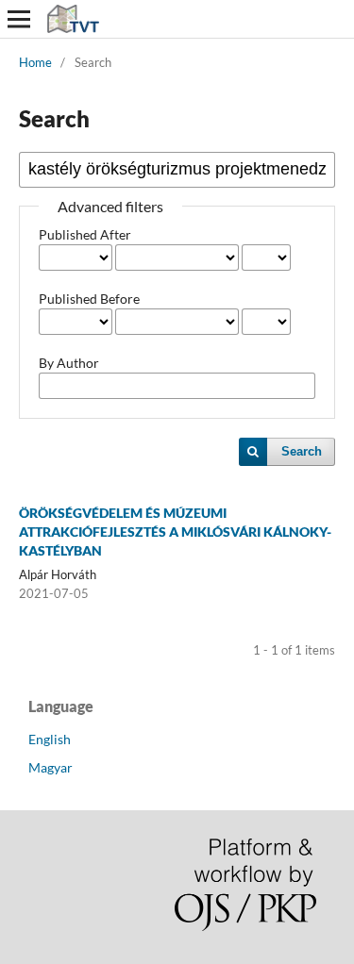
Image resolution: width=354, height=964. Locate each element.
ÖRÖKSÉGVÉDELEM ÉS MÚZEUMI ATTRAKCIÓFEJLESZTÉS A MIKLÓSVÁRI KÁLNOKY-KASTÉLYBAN (175, 531)
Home (35, 62)
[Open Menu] (19, 19)
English (49, 739)
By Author (69, 363)
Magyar (50, 767)
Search (301, 451)
